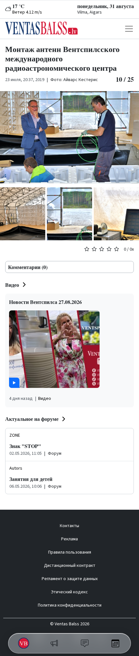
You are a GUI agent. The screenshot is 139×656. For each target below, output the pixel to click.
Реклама (69, 539)
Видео (12, 284)
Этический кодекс (69, 592)
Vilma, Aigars (89, 12)
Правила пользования (69, 552)
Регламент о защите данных (70, 579)
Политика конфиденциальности (70, 605)
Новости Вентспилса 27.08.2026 (45, 302)
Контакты (69, 526)
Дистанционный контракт (69, 565)
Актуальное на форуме (32, 418)
